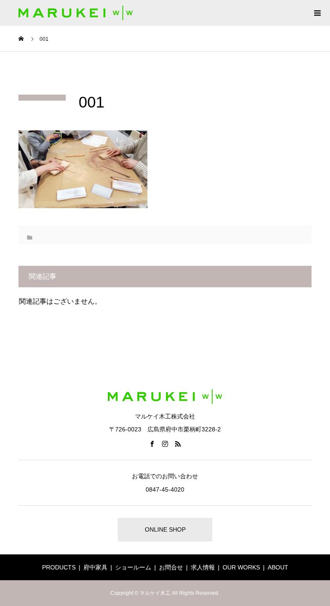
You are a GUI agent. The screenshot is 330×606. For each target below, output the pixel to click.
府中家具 (95, 567)
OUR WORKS (241, 567)
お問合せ (171, 567)
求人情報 (203, 567)
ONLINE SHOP (165, 529)
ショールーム (133, 567)
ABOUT (278, 567)
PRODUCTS (59, 567)
